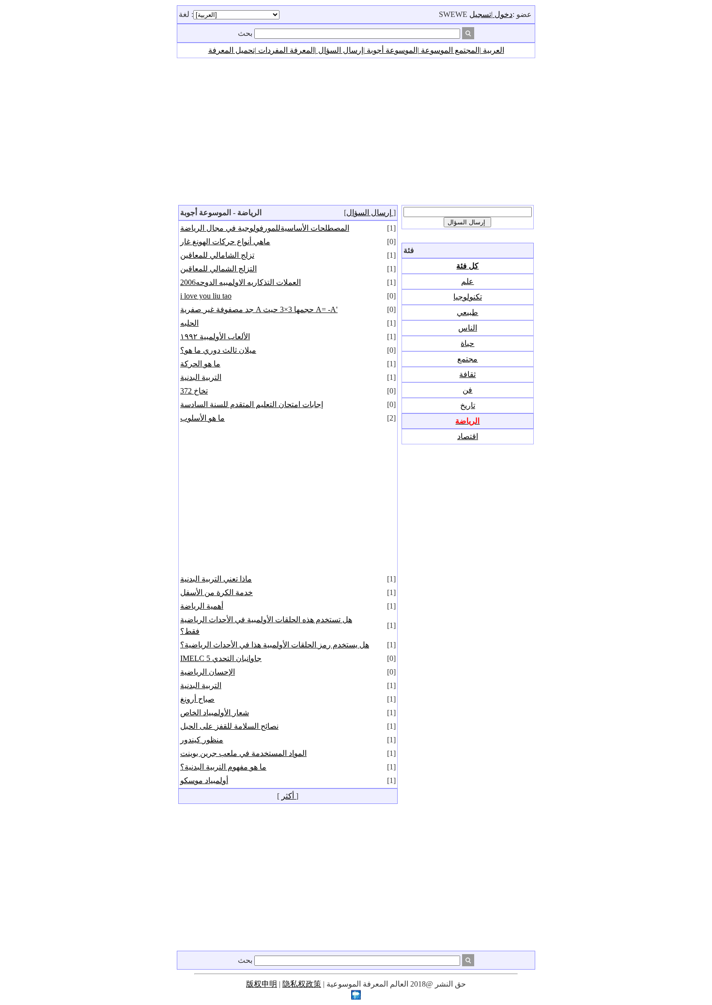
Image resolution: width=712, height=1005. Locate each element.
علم (467, 281)
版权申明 (261, 984)
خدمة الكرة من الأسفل (216, 592)
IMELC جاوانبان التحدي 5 (221, 658)
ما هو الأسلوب (202, 418)
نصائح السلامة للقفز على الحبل (229, 726)
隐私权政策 (301, 984)
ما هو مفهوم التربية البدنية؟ (223, 767)
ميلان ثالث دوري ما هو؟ (218, 350)
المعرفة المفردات (285, 50)
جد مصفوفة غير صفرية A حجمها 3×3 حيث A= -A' (259, 309)
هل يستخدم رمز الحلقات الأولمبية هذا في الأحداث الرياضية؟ (274, 645)
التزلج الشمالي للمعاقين (218, 269)
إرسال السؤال (339, 50)
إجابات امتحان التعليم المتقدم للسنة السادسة (251, 404)
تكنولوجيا (467, 297)
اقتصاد (467, 436)
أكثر (288, 796)
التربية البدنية (200, 377)
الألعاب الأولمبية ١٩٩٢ (215, 336)
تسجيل (480, 14)
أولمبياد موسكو (204, 780)
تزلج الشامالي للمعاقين (217, 255)
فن (467, 390)
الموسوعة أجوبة (391, 50)
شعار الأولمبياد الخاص (214, 712)
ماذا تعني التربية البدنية (216, 579)
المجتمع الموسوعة (449, 50)
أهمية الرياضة (201, 606)
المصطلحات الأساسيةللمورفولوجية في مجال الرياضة (264, 228)
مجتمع (467, 359)
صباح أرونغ (197, 699)
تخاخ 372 (194, 391)
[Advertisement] (356, 131)
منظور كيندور (201, 740)
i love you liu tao (206, 296)
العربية (492, 50)
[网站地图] (356, 997)
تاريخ (467, 405)
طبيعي (467, 312)
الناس (467, 328)
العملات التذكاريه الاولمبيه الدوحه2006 (240, 282)
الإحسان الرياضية (207, 672)
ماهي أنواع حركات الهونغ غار (225, 241)
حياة (467, 343)
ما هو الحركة (200, 364)
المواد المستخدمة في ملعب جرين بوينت (243, 753)
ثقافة (467, 374)
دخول (502, 14)
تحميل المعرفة (231, 50)
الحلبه (189, 323)
